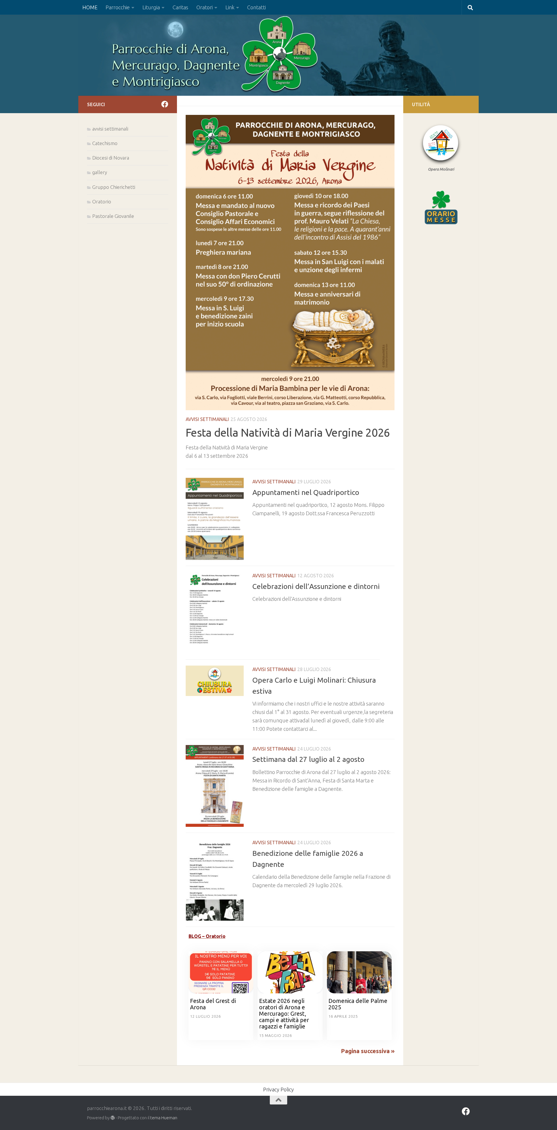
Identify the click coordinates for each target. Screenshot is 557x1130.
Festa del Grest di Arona (213, 1003)
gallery (99, 172)
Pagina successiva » (368, 1051)
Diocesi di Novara (110, 157)
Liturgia (151, 7)
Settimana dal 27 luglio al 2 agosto (308, 759)
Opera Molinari (441, 169)
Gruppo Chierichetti (113, 187)
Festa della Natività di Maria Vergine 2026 (288, 432)
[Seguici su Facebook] (164, 104)
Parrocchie (118, 7)
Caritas (180, 7)
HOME (89, 7)
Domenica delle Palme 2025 (357, 1003)
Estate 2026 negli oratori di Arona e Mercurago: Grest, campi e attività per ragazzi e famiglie (284, 1013)
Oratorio (101, 201)
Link (229, 7)
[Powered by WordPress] (113, 1118)
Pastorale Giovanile (113, 216)
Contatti (256, 7)
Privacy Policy (278, 1089)
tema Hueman (163, 1117)
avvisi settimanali (207, 419)
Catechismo (104, 143)
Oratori (204, 7)
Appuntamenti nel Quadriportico (305, 492)
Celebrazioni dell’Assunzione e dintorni (316, 586)
